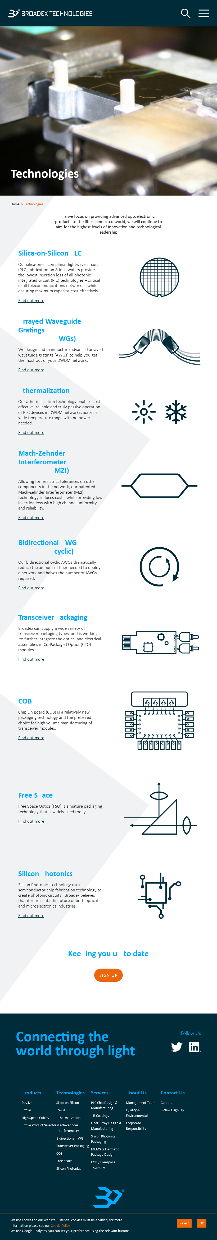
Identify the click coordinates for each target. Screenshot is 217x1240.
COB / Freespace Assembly (103, 1164)
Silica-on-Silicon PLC (50, 252)
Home (15, 204)
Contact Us (173, 1092)
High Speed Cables (35, 1117)
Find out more (31, 300)
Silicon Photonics (45, 873)
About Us (136, 1092)
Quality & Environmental (137, 1112)
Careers (166, 1102)
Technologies (70, 1092)
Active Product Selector (39, 1125)
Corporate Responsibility (136, 1125)
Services (99, 1092)
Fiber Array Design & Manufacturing (106, 1125)
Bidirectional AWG (69, 1138)
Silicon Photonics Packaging (103, 1138)
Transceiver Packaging (53, 617)
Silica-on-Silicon (67, 1102)
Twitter (177, 1047)
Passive (27, 1102)
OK (202, 1223)
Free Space (35, 794)
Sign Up (108, 975)
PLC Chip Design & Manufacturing (104, 1105)
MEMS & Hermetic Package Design (105, 1151)
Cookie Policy (60, 1225)
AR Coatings (100, 1115)
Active (26, 1110)
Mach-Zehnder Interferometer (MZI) (43, 461)
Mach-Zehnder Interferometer (67, 1127)
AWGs (60, 1110)
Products (31, 1092)
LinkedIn (195, 1047)
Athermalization (44, 390)
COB (25, 700)
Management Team (140, 1102)
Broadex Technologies (50, 13)
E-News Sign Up (172, 1110)
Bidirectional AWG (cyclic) (47, 546)
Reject (184, 1223)
